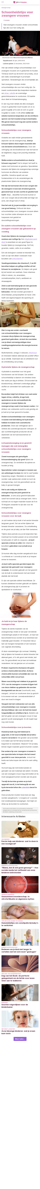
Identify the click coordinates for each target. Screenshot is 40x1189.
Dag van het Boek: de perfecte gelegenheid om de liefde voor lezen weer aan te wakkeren (18, 978)
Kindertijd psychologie (9, 865)
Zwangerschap (5, 7)
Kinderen (4, 1002)
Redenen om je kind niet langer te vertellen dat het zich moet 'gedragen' (18, 950)
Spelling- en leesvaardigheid (11, 973)
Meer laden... (20, 1039)
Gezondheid (5, 839)
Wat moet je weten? (8, 1029)
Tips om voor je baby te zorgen (12, 921)
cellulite (12, 93)
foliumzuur (33, 353)
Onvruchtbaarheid (7, 894)
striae (6, 93)
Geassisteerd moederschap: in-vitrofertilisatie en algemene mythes (17, 897)
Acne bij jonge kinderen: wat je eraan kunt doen (18, 1032)
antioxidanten (17, 259)
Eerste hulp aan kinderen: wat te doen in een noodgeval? (19, 842)
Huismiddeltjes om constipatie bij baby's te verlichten (19, 924)
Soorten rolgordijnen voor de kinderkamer (14, 1005)
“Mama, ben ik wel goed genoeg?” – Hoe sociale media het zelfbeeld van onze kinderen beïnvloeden (19, 870)
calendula (25, 787)
